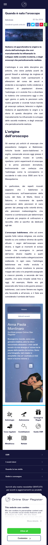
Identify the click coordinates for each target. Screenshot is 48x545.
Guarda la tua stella (14, 469)
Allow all (24, 531)
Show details (32, 521)
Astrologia (9, 20)
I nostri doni (11, 462)
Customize (22, 538)
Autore (24, 309)
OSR (7, 455)
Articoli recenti (24, 316)
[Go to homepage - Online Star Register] (24, 4)
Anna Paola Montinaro (17, 326)
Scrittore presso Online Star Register (20, 333)
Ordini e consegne (14, 476)
